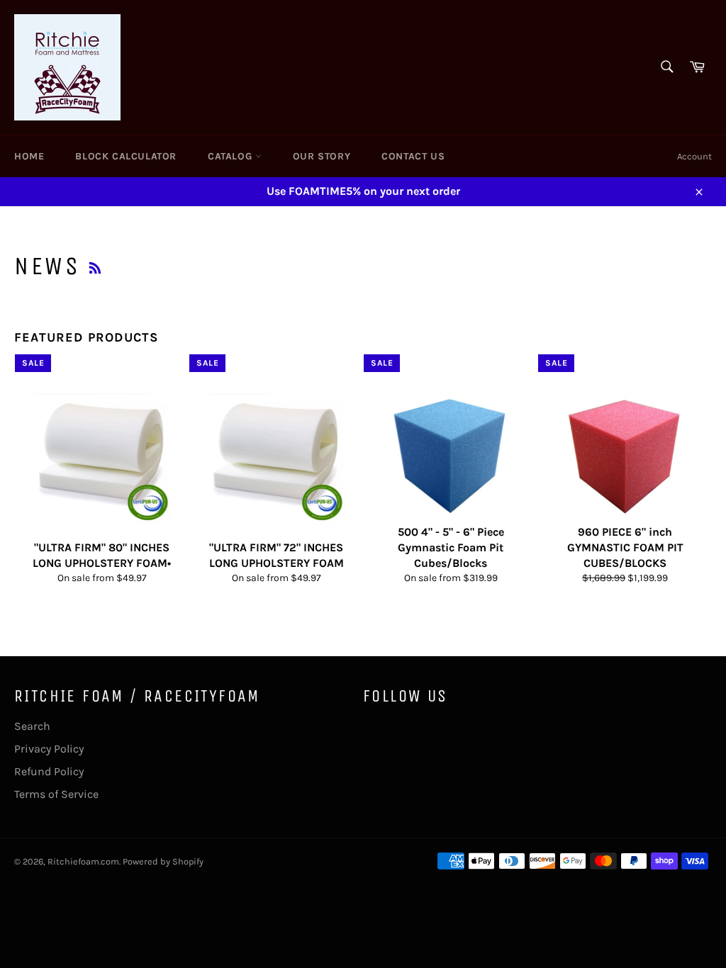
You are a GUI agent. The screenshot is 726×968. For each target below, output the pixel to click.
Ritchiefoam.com (83, 861)
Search (32, 726)
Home (29, 156)
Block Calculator (126, 156)
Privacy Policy (49, 748)
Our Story (321, 156)
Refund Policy (49, 771)
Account (694, 156)
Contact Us (413, 156)
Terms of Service (56, 794)
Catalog (231, 156)
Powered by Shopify (163, 861)
